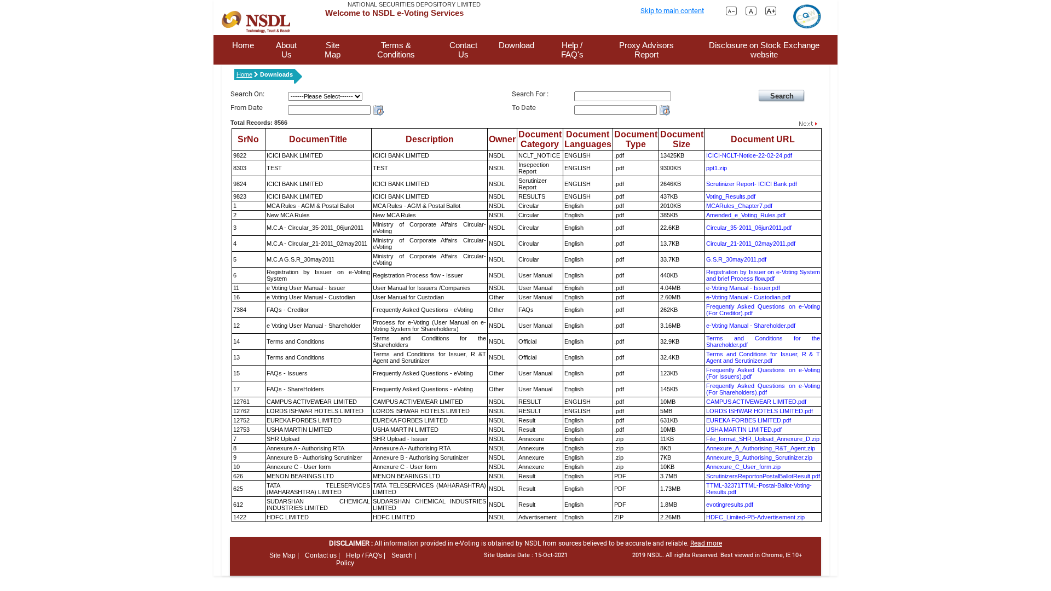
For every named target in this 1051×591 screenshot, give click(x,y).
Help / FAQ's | (365, 555)
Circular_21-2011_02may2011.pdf (750, 243)
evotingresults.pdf (729, 504)
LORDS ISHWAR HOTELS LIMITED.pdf (759, 411)
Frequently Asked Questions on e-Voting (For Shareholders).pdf (763, 389)
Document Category (540, 139)
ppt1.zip (716, 168)
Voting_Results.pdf (730, 196)
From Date (246, 107)
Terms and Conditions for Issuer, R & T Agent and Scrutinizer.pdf (763, 357)
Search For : (530, 94)
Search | (403, 555)
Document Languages (587, 139)
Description (430, 139)
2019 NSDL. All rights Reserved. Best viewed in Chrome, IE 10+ (717, 555)
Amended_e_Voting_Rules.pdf (746, 215)
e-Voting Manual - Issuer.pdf (743, 288)
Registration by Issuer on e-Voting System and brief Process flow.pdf (763, 275)
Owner (502, 139)
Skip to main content (672, 11)
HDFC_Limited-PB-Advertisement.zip (755, 517)
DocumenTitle (318, 139)
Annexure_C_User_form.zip (743, 466)
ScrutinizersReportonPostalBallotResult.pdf (763, 476)
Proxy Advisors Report (646, 49)
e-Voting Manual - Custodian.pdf (748, 297)
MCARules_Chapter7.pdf (739, 205)
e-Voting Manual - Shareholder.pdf (750, 325)
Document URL (763, 139)
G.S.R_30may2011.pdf (736, 259)
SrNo (248, 139)
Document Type (635, 139)
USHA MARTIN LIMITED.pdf (744, 429)
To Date (524, 107)
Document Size (681, 139)
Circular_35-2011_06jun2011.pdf (749, 227)
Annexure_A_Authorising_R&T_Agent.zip (760, 448)
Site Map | (284, 555)
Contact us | (322, 555)
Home (243, 45)
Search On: (247, 94)
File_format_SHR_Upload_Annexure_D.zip (762, 439)
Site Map (332, 49)
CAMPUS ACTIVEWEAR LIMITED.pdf (756, 401)
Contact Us (463, 49)
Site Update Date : (526, 555)
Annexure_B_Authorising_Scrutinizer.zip (759, 457)
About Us (286, 49)
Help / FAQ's (572, 49)
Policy (345, 563)
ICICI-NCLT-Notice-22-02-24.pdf (749, 155)
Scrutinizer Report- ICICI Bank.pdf (751, 184)
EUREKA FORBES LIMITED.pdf (748, 420)
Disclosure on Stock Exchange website (764, 49)
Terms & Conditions (396, 49)
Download (516, 45)
